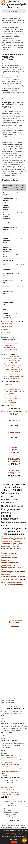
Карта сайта (4, 775)
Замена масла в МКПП (10, 397)
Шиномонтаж (14, 421)
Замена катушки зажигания (12, 374)
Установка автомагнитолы (12, 378)
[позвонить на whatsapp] (25, 828)
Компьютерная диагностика (12, 358)
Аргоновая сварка (9, 347)
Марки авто (11, 11)
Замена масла (14, 432)
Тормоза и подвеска (14, 584)
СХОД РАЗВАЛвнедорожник (14, 472)
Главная (5, 11)
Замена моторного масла (11, 395)
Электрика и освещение (14, 624)
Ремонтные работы (6, 766)
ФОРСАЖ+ (9, 2)
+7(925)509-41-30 (6, 327)
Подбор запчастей (5, 582)
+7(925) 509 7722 (9, 810)
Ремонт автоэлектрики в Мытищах (11, 768)
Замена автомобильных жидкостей (14, 391)
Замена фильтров (9, 393)
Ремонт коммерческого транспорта (11, 759)
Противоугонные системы (12, 360)
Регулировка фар (9, 364)
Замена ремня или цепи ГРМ (12, 398)
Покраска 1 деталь (14, 448)
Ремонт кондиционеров (11, 362)
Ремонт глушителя (9, 342)
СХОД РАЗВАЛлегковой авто (14, 460)
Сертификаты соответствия (9, 771)
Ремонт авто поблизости (8, 789)
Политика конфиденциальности (10, 792)
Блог (2, 773)
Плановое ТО (8, 384)
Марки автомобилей (7, 762)
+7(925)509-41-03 (6, 324)
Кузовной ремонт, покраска (12, 343)
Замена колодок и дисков (12, 389)
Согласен (14, 841)
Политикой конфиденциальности (16, 831)
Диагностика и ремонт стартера (13, 369)
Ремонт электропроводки (11, 356)
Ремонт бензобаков (10, 351)
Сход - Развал (8, 400)
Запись (24, 840)
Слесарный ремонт (9, 345)
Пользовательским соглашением (14, 833)
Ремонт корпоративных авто (9, 757)
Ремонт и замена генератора (12, 371)
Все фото (14, 706)
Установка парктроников (11, 367)
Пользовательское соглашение (10, 794)
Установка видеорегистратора (13, 365)
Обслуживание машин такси (9, 761)
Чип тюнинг (7, 373)
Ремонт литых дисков (10, 349)
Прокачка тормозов (10, 402)
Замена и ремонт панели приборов (14, 376)
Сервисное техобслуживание (10, 764)
